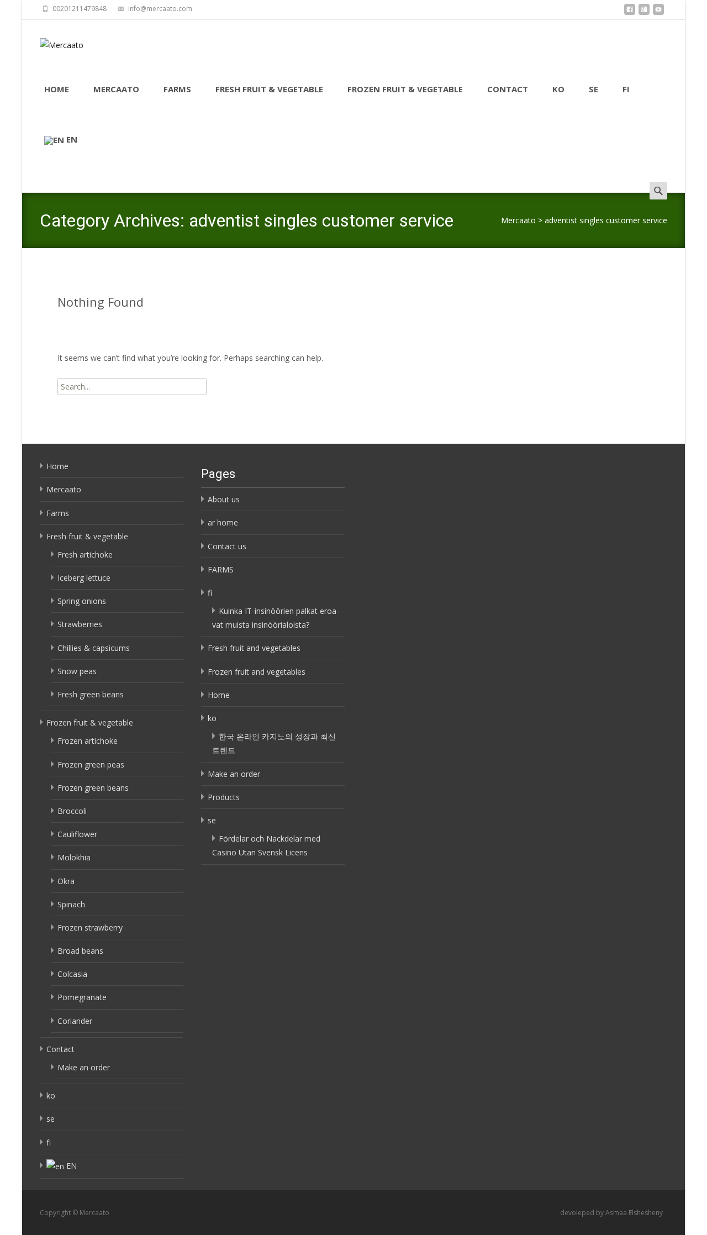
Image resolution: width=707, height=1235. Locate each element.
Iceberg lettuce (83, 577)
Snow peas (77, 671)
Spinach (71, 904)
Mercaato (116, 88)
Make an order (83, 1067)
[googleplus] (644, 12)
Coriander (74, 1021)
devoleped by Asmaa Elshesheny (611, 1212)
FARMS (221, 569)
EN (71, 139)
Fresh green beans (90, 694)
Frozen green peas (90, 764)
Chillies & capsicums (93, 648)
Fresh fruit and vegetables (254, 648)
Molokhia (74, 857)
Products (224, 797)
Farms (177, 88)
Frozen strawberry (90, 927)
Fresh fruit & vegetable (269, 88)
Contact (507, 88)
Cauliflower (77, 834)
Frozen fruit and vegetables (256, 671)
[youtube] (658, 12)
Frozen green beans (93, 787)
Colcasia (72, 974)
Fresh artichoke (85, 554)
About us (224, 499)
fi (626, 88)
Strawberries (79, 624)
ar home (223, 522)
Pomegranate (82, 997)
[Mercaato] (52, 42)
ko (558, 88)
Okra (66, 881)
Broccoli (72, 811)
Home (56, 88)
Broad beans (80, 950)
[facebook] (629, 12)
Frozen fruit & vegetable (405, 88)
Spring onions (81, 601)
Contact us (227, 546)
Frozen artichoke (87, 740)
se (593, 88)
